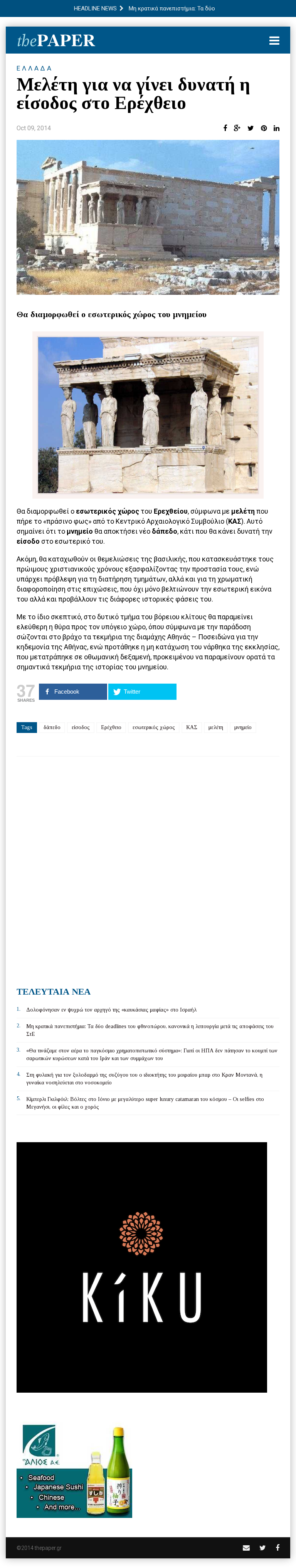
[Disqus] (148, 868)
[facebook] (277, 1548)
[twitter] (262, 1548)
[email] (246, 1548)
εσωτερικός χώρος (154, 727)
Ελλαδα (35, 68)
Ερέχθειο (111, 727)
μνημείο (243, 727)
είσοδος (81, 727)
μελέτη (216, 727)
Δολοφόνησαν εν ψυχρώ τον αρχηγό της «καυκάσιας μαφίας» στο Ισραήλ (111, 1010)
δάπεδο (52, 727)
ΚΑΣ (191, 727)
